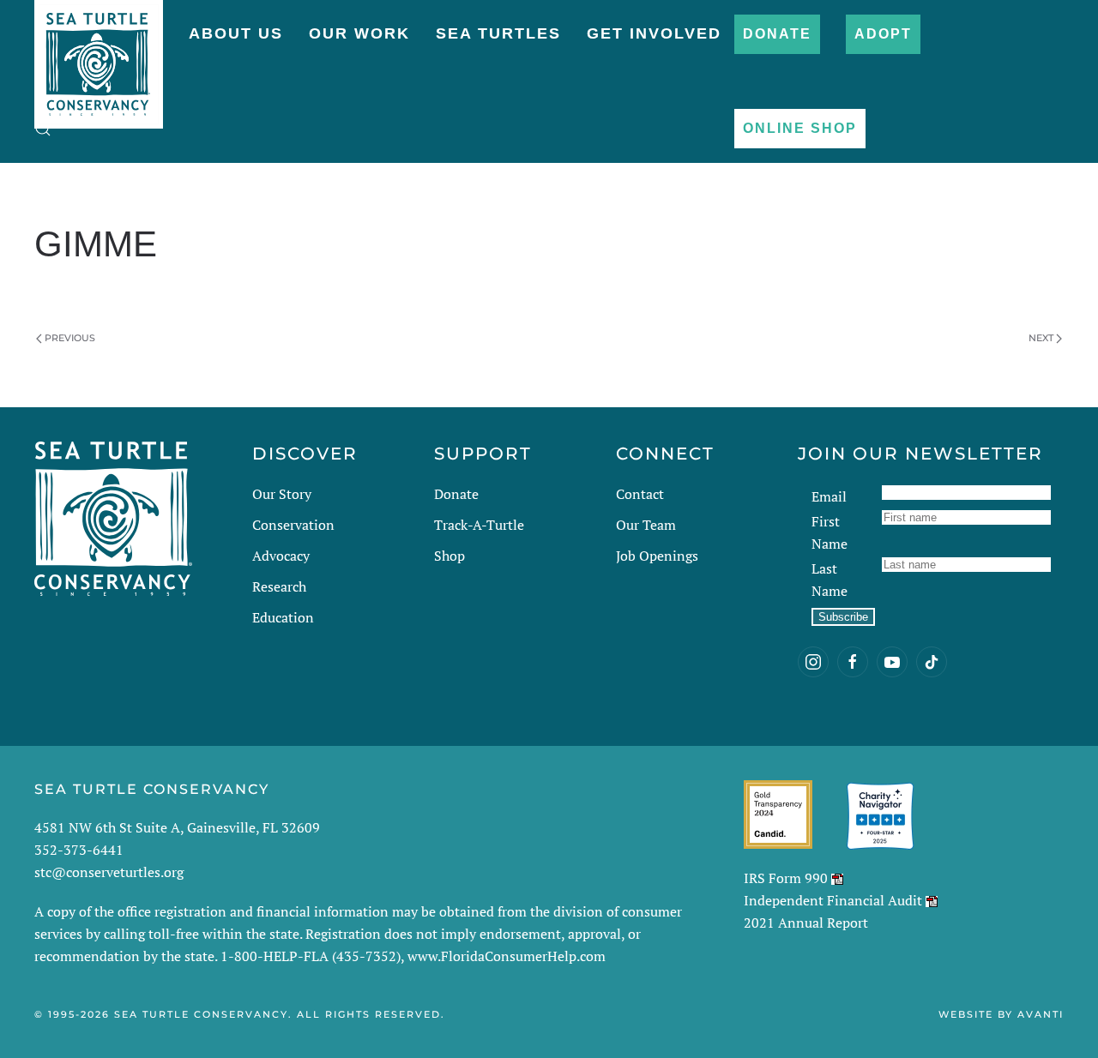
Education (283, 617)
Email (829, 496)
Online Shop (800, 128)
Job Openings (657, 555)
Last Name (829, 579)
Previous (70, 338)
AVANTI (1040, 1014)
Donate (777, 34)
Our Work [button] (359, 33)
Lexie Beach (155, 289)
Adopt (883, 34)
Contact (640, 493)
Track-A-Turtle (479, 524)
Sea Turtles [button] (498, 33)
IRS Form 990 (786, 878)
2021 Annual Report (806, 922)
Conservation (293, 524)
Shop (449, 555)
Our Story (281, 493)
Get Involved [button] (654, 33)
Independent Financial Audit (833, 900)
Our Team (646, 524)
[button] (42, 128)
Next (1041, 338)
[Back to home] (98, 55)
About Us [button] (236, 33)
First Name (829, 532)
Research (279, 586)
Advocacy (281, 555)
